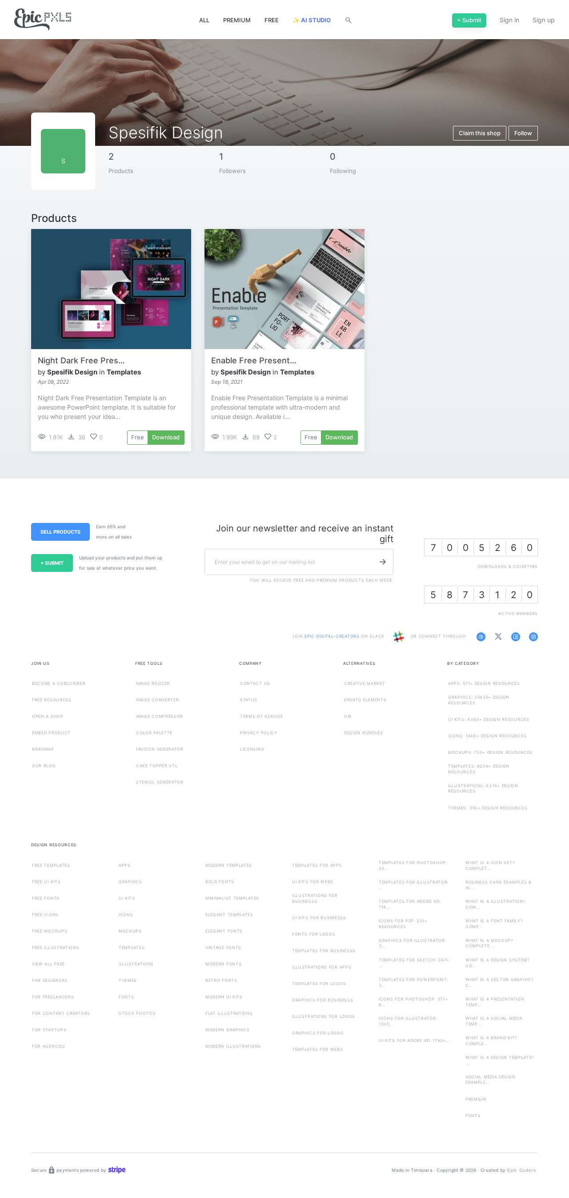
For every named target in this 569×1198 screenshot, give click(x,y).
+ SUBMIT (52, 563)
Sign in (509, 20)
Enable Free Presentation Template (255, 360)
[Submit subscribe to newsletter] (383, 561)
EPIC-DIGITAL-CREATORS (333, 636)
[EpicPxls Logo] (42, 20)
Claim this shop (480, 133)
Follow (523, 133)
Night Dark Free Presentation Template (82, 360)
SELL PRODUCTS (60, 532)
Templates (124, 372)
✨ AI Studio (312, 20)
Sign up (544, 20)
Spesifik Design (72, 372)
